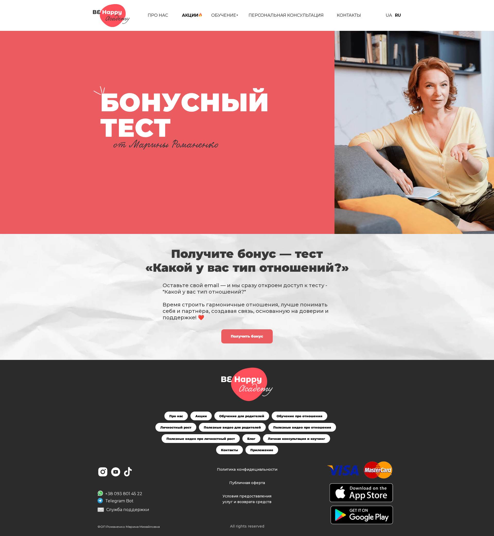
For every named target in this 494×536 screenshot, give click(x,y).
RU (398, 15)
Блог (251, 439)
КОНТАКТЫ (349, 15)
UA (389, 15)
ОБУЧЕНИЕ (223, 15)
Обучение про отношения (299, 416)
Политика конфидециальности (247, 469)
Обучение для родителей (241, 416)
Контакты (229, 450)
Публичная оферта (247, 482)
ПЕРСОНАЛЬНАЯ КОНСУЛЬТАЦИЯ (286, 15)
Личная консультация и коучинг (296, 439)
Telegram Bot (119, 500)
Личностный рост (175, 427)
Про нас (176, 416)
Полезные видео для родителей (232, 427)
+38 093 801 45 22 (123, 493)
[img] (111, 15)
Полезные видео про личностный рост (200, 439)
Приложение (261, 450)
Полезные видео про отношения (302, 427)
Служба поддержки (127, 509)
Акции (201, 416)
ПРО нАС (158, 15)
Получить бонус (247, 336)
